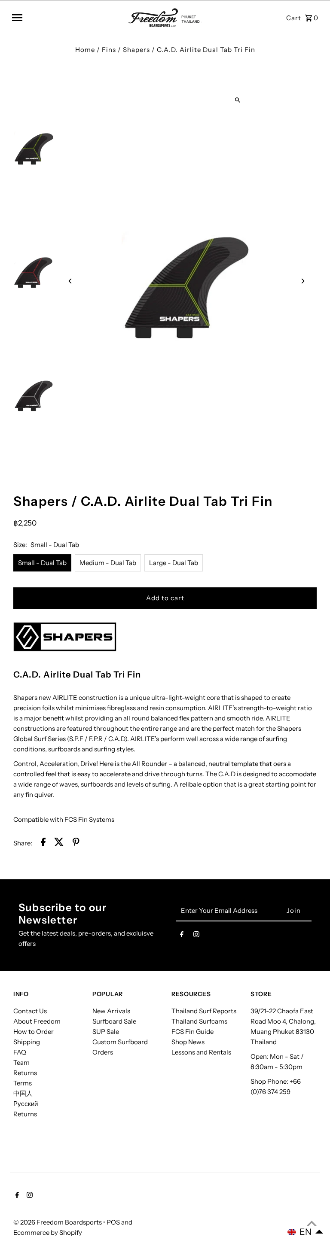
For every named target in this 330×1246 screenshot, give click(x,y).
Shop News (188, 1042)
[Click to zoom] (237, 99)
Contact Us (30, 1011)
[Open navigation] (67, 17)
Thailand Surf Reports (203, 1011)
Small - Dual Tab (42, 563)
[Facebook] (181, 936)
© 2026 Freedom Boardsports (58, 1222)
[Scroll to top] (311, 1223)
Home (85, 50)
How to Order (33, 1031)
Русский (25, 1104)
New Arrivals (111, 1011)
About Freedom (37, 1021)
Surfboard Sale (114, 1021)
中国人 (23, 1093)
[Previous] (70, 281)
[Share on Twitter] (59, 843)
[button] (305, 1231)
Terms (22, 1083)
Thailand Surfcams (199, 1021)
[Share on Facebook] (43, 843)
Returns (25, 1073)
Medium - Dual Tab (107, 563)
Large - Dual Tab (173, 563)
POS (113, 1222)
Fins (109, 50)
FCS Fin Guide (192, 1031)
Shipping (26, 1042)
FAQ (19, 1052)
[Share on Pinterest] (76, 843)
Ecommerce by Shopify (47, 1232)
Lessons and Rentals (201, 1052)
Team (21, 1062)
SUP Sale (105, 1031)
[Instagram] (196, 936)
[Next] (302, 281)
